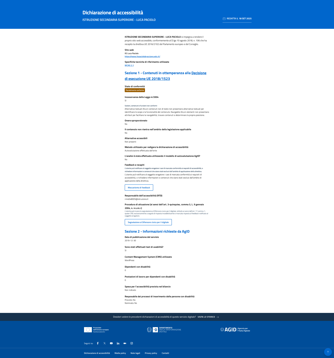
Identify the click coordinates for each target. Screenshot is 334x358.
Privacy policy (151, 353)
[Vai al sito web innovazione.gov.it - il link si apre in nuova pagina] (164, 329)
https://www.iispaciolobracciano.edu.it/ (142, 56)
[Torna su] (328, 352)
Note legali (135, 353)
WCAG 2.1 (129, 65)
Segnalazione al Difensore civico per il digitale (148, 222)
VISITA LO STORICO (206, 316)
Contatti (165, 353)
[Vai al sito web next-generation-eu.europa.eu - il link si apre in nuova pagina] (96, 329)
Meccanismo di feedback (139, 187)
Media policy (120, 353)
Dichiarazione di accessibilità (97, 353)
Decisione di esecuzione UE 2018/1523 (165, 75)
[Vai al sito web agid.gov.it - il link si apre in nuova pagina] (235, 330)
